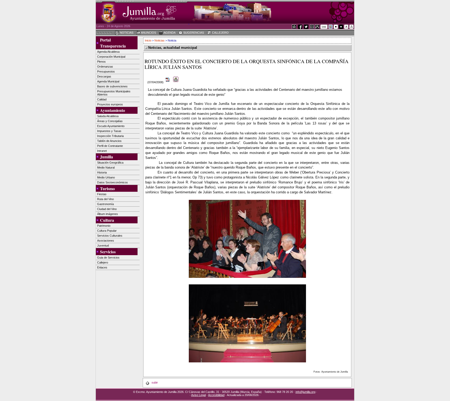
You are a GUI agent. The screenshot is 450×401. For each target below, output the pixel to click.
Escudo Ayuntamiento (110, 126)
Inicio (148, 40)
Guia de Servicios (108, 257)
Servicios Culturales (109, 235)
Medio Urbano (106, 177)
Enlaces (102, 267)
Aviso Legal (198, 395)
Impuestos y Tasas (109, 131)
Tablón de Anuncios (109, 140)
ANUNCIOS (148, 32)
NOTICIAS (126, 32)
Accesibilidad (216, 395)
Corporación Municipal (111, 56)
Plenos (101, 61)
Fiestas (102, 194)
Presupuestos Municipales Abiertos (113, 93)
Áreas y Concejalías (110, 121)
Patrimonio (103, 225)
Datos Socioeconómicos (112, 182)
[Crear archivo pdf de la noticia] (167, 82)
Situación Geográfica (110, 162)
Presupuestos (106, 71)
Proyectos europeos (110, 104)
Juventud (103, 245)
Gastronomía (105, 204)
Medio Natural (106, 167)
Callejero (102, 262)
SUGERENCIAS (193, 32)
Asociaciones (105, 240)
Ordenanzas (105, 66)
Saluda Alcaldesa (107, 116)
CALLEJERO (219, 32)
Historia (102, 172)
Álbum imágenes (107, 214)
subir (154, 382)
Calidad (102, 99)
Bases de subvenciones (112, 86)
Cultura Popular (107, 230)
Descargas (104, 76)
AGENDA (169, 32)
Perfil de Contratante (110, 145)
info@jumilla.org (305, 391)
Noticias (159, 40)
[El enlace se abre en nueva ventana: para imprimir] (176, 82)
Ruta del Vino (105, 199)
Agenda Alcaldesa (108, 51)
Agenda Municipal (108, 81)
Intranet (102, 150)
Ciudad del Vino (107, 209)
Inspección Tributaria (110, 135)
